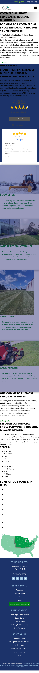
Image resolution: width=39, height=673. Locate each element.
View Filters (19, 125)
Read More (8, 156)
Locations (19, 597)
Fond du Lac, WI (10, 512)
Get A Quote (19, 2)
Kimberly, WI (8, 509)
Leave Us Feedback (19, 119)
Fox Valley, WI (9, 492)
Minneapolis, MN (10, 522)
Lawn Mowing (19, 621)
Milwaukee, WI (9, 514)
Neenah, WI (8, 497)
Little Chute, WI (10, 504)
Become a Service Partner (19, 604)
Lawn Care (19, 618)
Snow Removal (19, 638)
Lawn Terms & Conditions (16, 665)
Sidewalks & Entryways (19, 648)
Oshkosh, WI (8, 499)
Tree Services (19, 628)
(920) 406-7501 (32, 2)
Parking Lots (19, 645)
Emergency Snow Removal (19, 642)
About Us (19, 590)
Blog (19, 600)
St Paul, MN (8, 525)
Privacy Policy (27, 663)
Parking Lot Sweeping (19, 625)
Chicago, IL (8, 530)
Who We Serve (19, 593)
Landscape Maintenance (19, 614)
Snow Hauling (19, 652)
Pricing (19, 655)
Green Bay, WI (9, 489)
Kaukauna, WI (9, 507)
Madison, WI (8, 520)
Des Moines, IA (9, 527)
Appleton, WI (9, 494)
